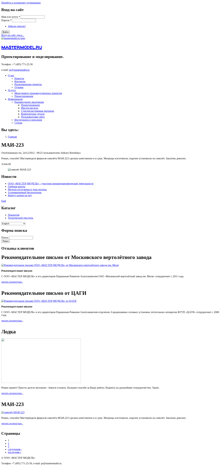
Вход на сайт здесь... (12, 35)
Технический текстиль (20, 217)
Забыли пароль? (17, 26)
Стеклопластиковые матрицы (37, 111)
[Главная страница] (13, 38)
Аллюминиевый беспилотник (24, 192)
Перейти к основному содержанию (21, 2)
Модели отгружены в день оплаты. (27, 189)
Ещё (3, 201)
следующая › (15, 449)
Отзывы (18, 87)
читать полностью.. (12, 282)
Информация (15, 99)
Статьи (18, 122)
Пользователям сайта (33, 116)
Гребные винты (16, 186)
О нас (11, 75)
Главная (12, 136)
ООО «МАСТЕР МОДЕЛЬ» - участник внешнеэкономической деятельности (50, 183)
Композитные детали (33, 113)
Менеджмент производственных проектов (38, 93)
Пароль (6, 20)
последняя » (14, 452)
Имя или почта (10, 16)
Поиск (5, 237)
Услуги (12, 90)
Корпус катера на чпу (20, 195)
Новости (19, 78)
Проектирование (23, 96)
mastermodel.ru (21, 46)
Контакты (19, 81)
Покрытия (13, 215)
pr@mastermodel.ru (19, 69)
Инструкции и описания (28, 119)
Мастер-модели (29, 108)
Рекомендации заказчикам (29, 102)
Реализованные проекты (28, 84)
